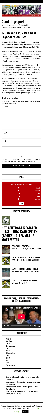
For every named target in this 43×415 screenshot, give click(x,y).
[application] (21, 316)
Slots (7, 360)
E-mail (4, 141)
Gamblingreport (13, 21)
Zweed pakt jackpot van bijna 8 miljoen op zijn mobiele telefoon (23, 383)
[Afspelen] (4, 326)
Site (3, 149)
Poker (7, 355)
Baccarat (8, 339)
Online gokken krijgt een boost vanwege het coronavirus (23, 378)
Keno (7, 348)
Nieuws (8, 350)
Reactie (5, 107)
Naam (4, 133)
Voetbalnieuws (10, 365)
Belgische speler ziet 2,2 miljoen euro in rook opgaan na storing (22, 392)
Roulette (8, 358)
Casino (8, 343)
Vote (21, 203)
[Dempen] (35, 326)
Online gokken (10, 353)
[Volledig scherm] (39, 326)
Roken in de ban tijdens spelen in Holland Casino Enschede (22, 387)
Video (7, 362)
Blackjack (9, 341)
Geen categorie (10, 346)
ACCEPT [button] (25, 412)
